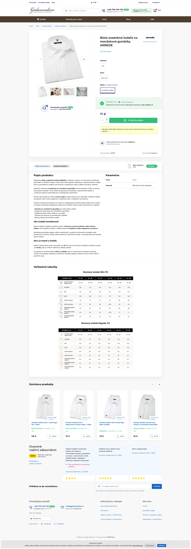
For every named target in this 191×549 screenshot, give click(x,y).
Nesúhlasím (150, 545)
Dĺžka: (109, 85)
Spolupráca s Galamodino (152, 519)
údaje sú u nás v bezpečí (106, 491)
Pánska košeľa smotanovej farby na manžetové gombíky (146, 424)
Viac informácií (138, 545)
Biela (134, 180)
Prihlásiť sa (156, 2)
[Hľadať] (66, 10)
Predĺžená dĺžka (107, 90)
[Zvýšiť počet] (106, 119)
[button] (83, 59)
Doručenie (32, 2)
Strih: (102, 73)
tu (108, 131)
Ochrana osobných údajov (152, 515)
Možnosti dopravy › (127, 102)
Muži (37, 26)
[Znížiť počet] (106, 121)
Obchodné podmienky (108, 506)
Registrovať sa (143, 2)
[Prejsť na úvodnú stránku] (42, 10)
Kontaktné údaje (44, 2)
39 (103, 66)
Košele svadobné (60, 26)
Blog (53, 2)
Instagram (60, 524)
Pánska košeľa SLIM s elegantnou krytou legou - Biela (78, 424)
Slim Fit (104, 78)
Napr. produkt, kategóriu (78, 11)
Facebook (47, 524)
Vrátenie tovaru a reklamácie (111, 515)
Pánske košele (47, 26)
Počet (102, 120)
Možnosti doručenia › (113, 144)
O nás (145, 506)
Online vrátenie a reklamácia (111, 519)
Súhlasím (162, 545)
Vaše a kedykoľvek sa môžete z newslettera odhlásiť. (120, 491)
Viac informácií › (106, 51)
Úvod (31, 26)
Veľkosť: (103, 61)
